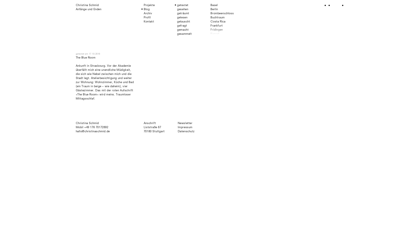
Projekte (149, 5)
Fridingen (216, 30)
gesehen (182, 9)
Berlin (214, 9)
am (92, 54)
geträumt (183, 13)
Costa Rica (217, 21)
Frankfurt (216, 25)
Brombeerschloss (222, 13)
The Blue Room (86, 57)
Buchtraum (217, 17)
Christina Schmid (87, 123)
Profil (147, 17)
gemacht (183, 30)
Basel (214, 5)
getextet (182, 5)
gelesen (182, 17)
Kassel (214, 34)
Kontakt (149, 21)
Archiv (148, 13)
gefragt (182, 25)
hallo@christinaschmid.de (93, 131)
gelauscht (183, 21)
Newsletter (185, 123)
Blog (147, 9)
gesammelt (184, 34)
